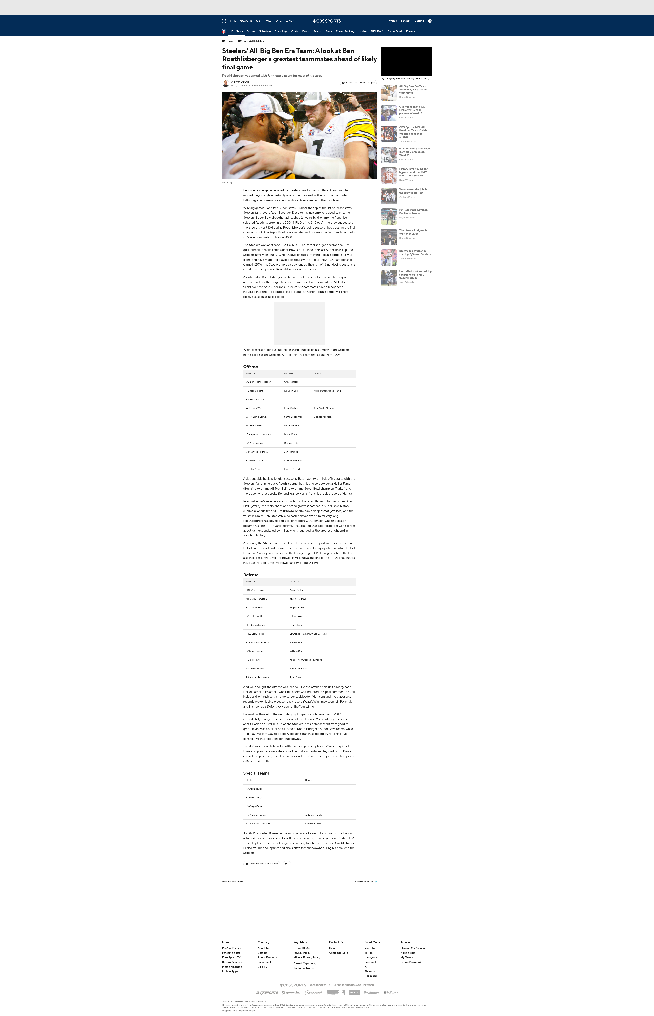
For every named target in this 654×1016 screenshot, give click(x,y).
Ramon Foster (291, 443)
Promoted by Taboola (364, 882)
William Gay (296, 651)
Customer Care (338, 952)
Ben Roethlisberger (256, 190)
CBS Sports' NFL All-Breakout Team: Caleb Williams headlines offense (413, 132)
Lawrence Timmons (300, 633)
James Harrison (261, 642)
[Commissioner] (336, 991)
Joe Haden (257, 651)
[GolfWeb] (391, 992)
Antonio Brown (259, 416)
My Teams (406, 957)
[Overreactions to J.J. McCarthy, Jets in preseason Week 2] (389, 113)
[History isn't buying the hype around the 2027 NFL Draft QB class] (389, 175)
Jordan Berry (255, 797)
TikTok (368, 952)
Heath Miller (255, 425)
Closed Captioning (304, 963)
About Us (263, 948)
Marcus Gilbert (292, 469)
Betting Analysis (232, 962)
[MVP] (354, 991)
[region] (406, 61)
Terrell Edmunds (298, 668)
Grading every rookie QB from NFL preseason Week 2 (415, 152)
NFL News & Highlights (251, 41)
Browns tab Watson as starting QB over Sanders (415, 252)
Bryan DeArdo (241, 81)
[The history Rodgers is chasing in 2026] (389, 237)
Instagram (371, 957)
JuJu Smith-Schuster (325, 408)
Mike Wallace (291, 408)
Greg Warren (256, 806)
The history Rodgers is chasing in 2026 (413, 232)
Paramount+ (265, 962)
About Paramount (268, 957)
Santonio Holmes (293, 416)
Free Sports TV (231, 957)
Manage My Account (413, 948)
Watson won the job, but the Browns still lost (414, 191)
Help (332, 948)
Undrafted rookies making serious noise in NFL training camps (415, 274)
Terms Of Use (301, 948)
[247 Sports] (267, 992)
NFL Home (228, 41)
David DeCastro (258, 460)
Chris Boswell (255, 788)
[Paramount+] (314, 991)
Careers (262, 952)
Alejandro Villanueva (260, 434)
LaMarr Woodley (298, 616)
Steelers (294, 190)
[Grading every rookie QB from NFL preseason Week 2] (389, 155)
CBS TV (262, 966)
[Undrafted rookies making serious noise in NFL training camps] (389, 278)
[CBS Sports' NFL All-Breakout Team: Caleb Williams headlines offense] (389, 134)
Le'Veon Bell (291, 390)
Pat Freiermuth (292, 425)
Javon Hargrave (298, 598)
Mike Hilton (296, 659)
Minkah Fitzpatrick (259, 677)
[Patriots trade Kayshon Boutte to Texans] (389, 216)
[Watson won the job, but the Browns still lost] (389, 196)
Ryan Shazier (296, 625)
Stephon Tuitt (297, 607)
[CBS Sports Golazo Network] (354, 984)
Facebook (371, 962)
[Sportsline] (291, 992)
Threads (370, 971)
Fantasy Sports (231, 952)
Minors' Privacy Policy (306, 957)
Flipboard (371, 976)
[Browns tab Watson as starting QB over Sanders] (389, 257)
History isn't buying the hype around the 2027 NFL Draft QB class (413, 172)
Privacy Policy (301, 952)
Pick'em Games (231, 948)
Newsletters (407, 952)
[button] (421, 31)
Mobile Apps (230, 971)
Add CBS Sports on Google (360, 82)
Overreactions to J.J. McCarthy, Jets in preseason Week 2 (412, 110)
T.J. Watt (257, 616)
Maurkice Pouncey (258, 451)
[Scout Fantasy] (371, 992)
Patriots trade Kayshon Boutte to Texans (413, 211)
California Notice (303, 968)
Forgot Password (410, 962)
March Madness (232, 966)
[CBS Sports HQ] (320, 984)
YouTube (370, 948)
